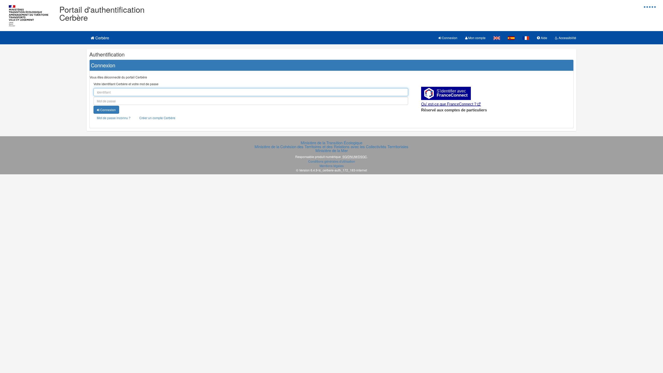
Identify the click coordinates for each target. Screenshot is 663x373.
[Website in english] (496, 37)
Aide (543, 37)
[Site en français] (525, 37)
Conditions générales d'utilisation (331, 161)
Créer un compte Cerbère (157, 118)
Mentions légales (332, 165)
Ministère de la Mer (331, 150)
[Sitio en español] (511, 37)
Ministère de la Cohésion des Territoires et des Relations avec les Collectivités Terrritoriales (331, 146)
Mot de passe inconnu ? (114, 118)
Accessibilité (567, 37)
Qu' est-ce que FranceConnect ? (448, 104)
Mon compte (476, 37)
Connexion (449, 37)
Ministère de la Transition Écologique (331, 142)
